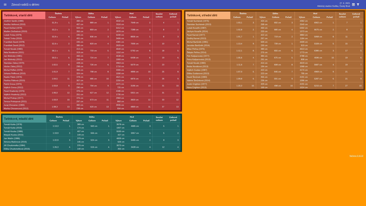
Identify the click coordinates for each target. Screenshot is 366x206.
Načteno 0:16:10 (356, 156)
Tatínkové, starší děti (18, 15)
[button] (5, 4)
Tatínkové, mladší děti (18, 118)
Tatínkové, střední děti (202, 15)
